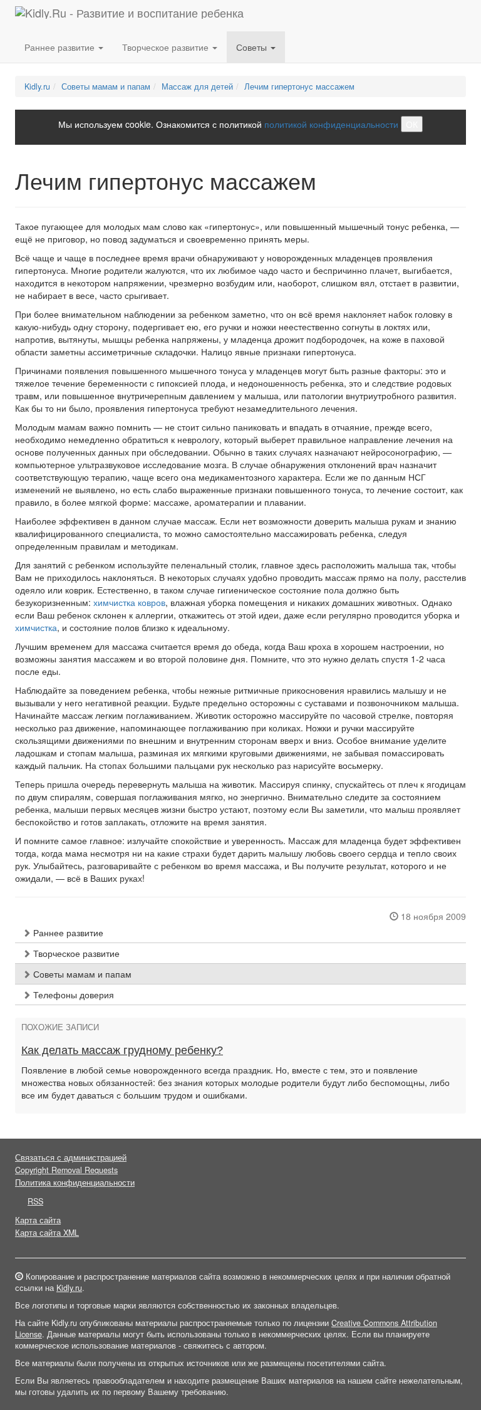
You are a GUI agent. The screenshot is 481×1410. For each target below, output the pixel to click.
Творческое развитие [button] (166, 47)
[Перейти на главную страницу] (129, 15)
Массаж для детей (197, 86)
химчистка (36, 627)
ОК (412, 124)
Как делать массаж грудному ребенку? (122, 1050)
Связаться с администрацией (71, 1157)
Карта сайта (38, 1220)
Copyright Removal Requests (66, 1170)
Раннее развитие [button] (60, 47)
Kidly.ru (37, 86)
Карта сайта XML (47, 1232)
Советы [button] (252, 47)
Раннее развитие (67, 932)
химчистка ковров (129, 602)
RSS (35, 1201)
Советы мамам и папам (105, 86)
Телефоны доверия (72, 994)
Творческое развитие (75, 953)
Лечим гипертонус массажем (299, 86)
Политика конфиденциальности (75, 1182)
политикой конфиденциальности (331, 124)
